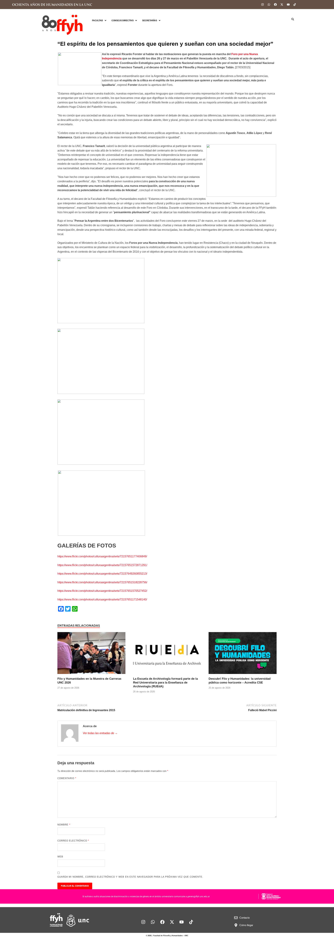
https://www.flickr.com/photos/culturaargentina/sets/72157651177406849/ (102, 556)
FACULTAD (97, 20)
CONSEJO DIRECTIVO (123, 20)
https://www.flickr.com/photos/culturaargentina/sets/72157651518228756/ (102, 582)
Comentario (66, 778)
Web (60, 856)
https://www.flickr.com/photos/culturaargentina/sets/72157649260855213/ (102, 573)
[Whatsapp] (269, 4)
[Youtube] (288, 4)
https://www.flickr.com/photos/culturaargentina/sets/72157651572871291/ (102, 565)
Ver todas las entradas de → (100, 733)
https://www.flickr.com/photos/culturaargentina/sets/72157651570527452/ (102, 590)
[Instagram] (262, 4)
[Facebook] (275, 4)
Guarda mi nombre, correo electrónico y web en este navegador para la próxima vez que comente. (130, 876)
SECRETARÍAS (149, 20)
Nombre (63, 824)
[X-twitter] (282, 4)
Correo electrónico (73, 840)
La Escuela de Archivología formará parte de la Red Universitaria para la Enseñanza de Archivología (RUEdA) (165, 682)
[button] (99, 20)
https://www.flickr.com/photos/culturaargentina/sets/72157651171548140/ (102, 599)
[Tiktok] (294, 4)
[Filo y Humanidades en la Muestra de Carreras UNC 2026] (91, 654)
